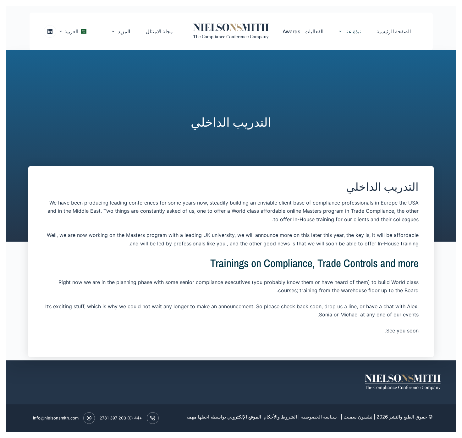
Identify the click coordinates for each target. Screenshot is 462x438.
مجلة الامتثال (159, 31)
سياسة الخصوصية (319, 417)
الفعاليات (314, 31)
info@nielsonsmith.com (56, 417)
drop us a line (340, 306)
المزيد (124, 31)
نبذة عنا (353, 31)
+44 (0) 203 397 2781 (121, 417)
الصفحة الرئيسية (394, 31)
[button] (72, 31)
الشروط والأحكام (279, 417)
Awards (291, 31)
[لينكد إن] (50, 31)
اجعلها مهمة (197, 417)
